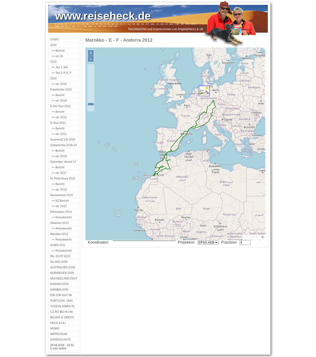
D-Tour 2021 (58, 123)
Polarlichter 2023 (61, 89)
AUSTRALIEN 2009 (62, 267)
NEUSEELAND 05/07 (63, 278)
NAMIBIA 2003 (59, 289)
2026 (53, 45)
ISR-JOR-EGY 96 (61, 295)
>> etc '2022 (58, 117)
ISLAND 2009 (59, 261)
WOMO (54, 328)
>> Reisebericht (60, 217)
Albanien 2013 (59, 223)
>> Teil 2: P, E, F (60, 73)
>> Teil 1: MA (59, 67)
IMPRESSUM (58, 334)
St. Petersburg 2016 (62, 178)
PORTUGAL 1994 (61, 300)
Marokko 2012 (59, 234)
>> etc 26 (56, 56)
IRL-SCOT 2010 (60, 256)
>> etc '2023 (58, 100)
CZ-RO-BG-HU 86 (61, 311)
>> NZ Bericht (59, 200)
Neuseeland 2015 (61, 195)
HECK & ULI (58, 323)
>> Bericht (57, 50)
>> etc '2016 (58, 189)
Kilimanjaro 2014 (61, 211)
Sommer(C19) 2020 (62, 139)
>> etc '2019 (58, 156)
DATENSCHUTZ (60, 339)
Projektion (186, 242)
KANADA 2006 (59, 284)
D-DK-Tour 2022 (60, 106)
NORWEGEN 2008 (62, 273)
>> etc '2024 (58, 84)
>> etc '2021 (58, 134)
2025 (53, 61)
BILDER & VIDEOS (62, 317)
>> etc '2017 (58, 173)
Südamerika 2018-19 (63, 145)
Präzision (229, 242)
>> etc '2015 (58, 206)
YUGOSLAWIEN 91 (62, 306)
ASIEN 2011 (57, 245)
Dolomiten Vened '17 (63, 161)
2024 (53, 78)
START (54, 39)
